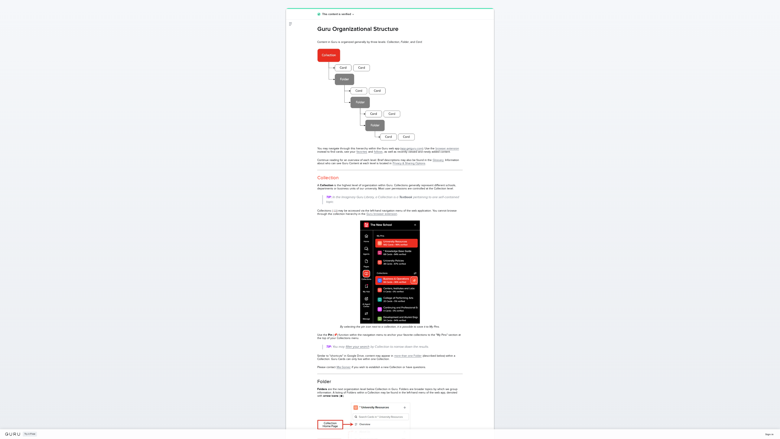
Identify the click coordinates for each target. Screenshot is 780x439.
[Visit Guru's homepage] (14, 434)
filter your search (357, 347)
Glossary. (438, 160)
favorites (361, 151)
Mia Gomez (344, 367)
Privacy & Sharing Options (409, 163)
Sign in (769, 434)
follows (378, 151)
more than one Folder (408, 356)
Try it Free (29, 434)
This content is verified (336, 14)
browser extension (447, 148)
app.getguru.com (411, 148)
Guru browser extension (381, 214)
